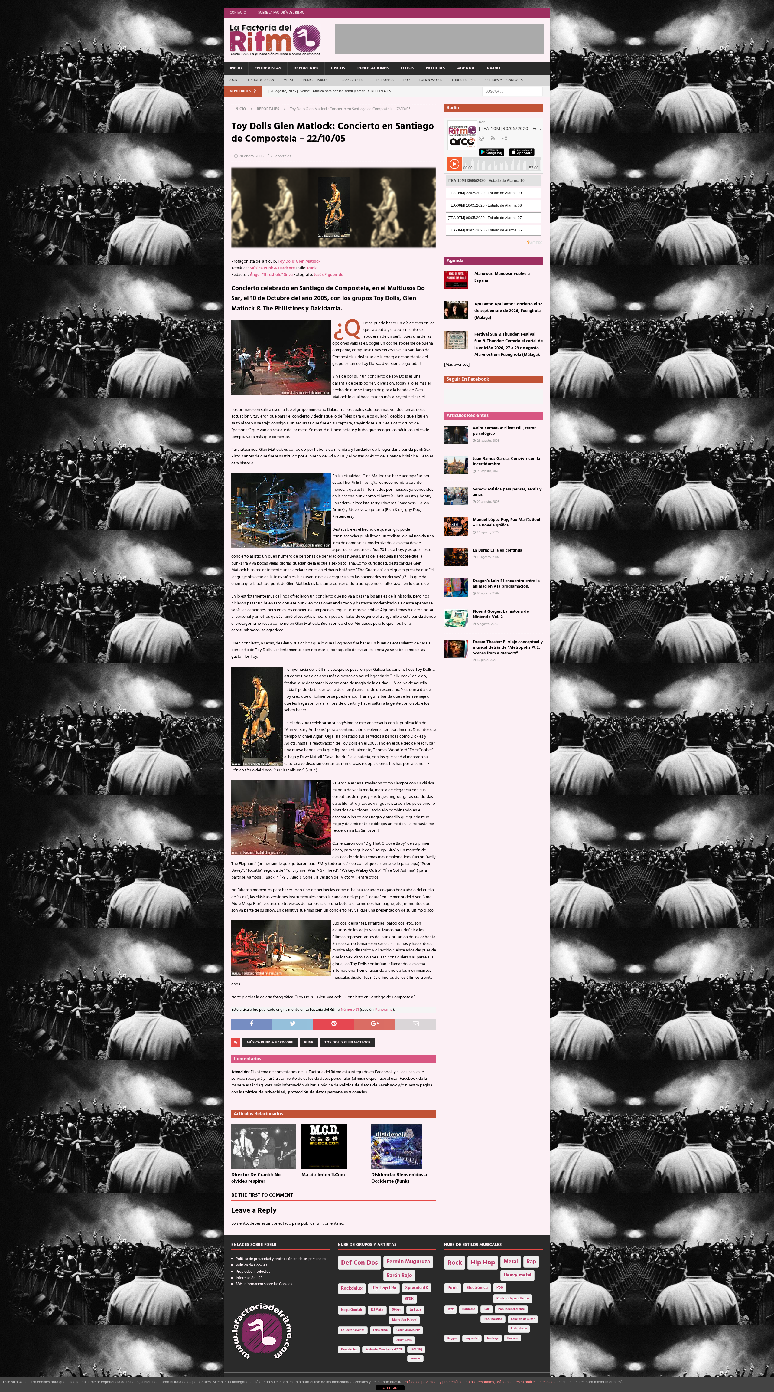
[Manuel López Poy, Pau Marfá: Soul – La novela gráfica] (456, 526)
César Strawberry (408, 1330)
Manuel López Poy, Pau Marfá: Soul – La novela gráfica (506, 522)
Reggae (452, 1338)
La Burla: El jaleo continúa (497, 550)
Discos (338, 68)
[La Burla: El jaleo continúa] (456, 557)
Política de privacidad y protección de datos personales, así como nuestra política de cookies (479, 1382)
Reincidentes (349, 1350)
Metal (289, 80)
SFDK (409, 1299)
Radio (493, 68)
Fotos (407, 68)
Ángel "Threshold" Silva (271, 274)
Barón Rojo (399, 1276)
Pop (406, 80)
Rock (233, 80)
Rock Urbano (519, 1328)
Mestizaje (493, 1338)
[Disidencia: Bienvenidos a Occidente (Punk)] (403, 1146)
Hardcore (468, 1309)
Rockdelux (352, 1288)
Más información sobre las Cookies (264, 1284)
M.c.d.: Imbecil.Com (323, 1175)
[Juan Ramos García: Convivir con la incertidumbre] (456, 465)
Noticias (435, 68)
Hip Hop (483, 1262)
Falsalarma (380, 1330)
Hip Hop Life (383, 1288)
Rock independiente (512, 1298)
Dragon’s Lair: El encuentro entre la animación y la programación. (506, 584)
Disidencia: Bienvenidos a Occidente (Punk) (399, 1178)
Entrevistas (268, 68)
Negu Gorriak (351, 1310)
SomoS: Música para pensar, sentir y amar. (507, 492)
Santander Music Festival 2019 (384, 1350)
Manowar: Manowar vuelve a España (502, 277)
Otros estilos (464, 80)
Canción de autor (523, 1319)
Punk (312, 268)
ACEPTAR (390, 1388)
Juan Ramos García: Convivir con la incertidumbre (506, 461)
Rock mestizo (493, 1319)
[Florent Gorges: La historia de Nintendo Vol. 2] (456, 618)
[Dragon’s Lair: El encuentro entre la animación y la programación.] (456, 587)
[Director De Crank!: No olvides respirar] (263, 1146)
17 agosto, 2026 (488, 532)
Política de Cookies (251, 1265)
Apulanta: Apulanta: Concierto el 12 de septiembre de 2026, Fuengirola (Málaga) (508, 311)
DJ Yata (377, 1310)
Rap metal (472, 1338)
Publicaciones (373, 68)
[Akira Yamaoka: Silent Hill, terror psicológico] (456, 435)
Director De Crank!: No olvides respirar (256, 1178)
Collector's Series (352, 1330)
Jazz (450, 1309)
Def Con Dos (359, 1263)
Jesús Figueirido (328, 274)
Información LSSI (249, 1278)
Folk (486, 1309)
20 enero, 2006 (251, 156)
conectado (281, 1223)
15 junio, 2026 (486, 660)
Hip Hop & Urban (260, 80)
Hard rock (512, 1338)
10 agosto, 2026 (488, 593)
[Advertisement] (445, 37)
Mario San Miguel (404, 1319)
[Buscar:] (512, 91)
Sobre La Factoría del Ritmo (281, 12)
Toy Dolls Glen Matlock (299, 261)
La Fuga (415, 1309)
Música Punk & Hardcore (272, 268)
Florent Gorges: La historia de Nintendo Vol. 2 (501, 614)
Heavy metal (517, 1275)
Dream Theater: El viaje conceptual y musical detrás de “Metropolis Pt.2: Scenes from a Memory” (508, 648)
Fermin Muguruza (408, 1261)
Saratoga (415, 1358)
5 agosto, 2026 (487, 624)
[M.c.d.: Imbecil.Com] (333, 1146)
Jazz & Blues (352, 80)
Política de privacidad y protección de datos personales (281, 1259)
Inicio (236, 68)
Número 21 (350, 1010)
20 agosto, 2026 (488, 502)
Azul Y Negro (404, 1340)
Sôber (396, 1309)
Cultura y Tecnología (504, 80)
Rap (531, 1261)
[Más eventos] (457, 364)
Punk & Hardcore (318, 80)
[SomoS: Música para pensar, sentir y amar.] (456, 496)
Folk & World (430, 80)
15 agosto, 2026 (488, 557)
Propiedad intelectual (253, 1272)
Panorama (384, 1010)
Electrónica (383, 80)
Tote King (416, 1349)
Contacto (238, 12)
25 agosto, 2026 (488, 471)
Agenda (466, 68)
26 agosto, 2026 (488, 441)
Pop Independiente (511, 1309)
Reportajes (306, 68)
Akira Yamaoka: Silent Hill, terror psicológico (504, 431)
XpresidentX (416, 1288)
